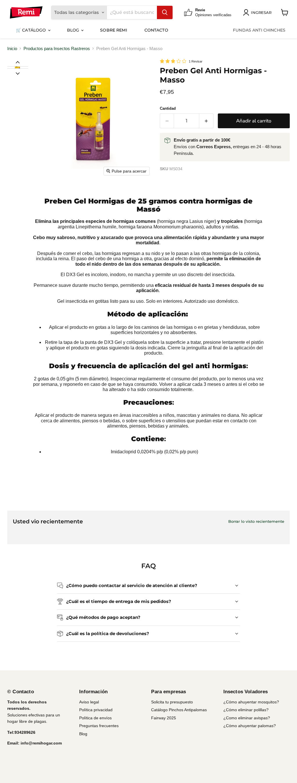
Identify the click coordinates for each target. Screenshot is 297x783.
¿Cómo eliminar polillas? (246, 709)
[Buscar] (165, 12)
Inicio (12, 48)
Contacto (156, 30)
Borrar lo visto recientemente (256, 521)
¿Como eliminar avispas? (246, 718)
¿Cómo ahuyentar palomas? (249, 725)
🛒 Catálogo (31, 30)
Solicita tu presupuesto (172, 702)
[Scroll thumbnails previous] (17, 62)
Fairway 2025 (163, 718)
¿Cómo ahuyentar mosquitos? (251, 702)
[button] (17, 67)
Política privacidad (96, 709)
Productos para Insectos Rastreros (56, 48)
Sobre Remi (113, 30)
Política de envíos (95, 718)
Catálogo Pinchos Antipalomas (179, 709)
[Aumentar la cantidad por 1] (206, 120)
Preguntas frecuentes (99, 725)
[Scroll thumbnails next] (17, 73)
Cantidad (168, 108)
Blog (74, 30)
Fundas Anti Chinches (259, 30)
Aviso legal (89, 702)
